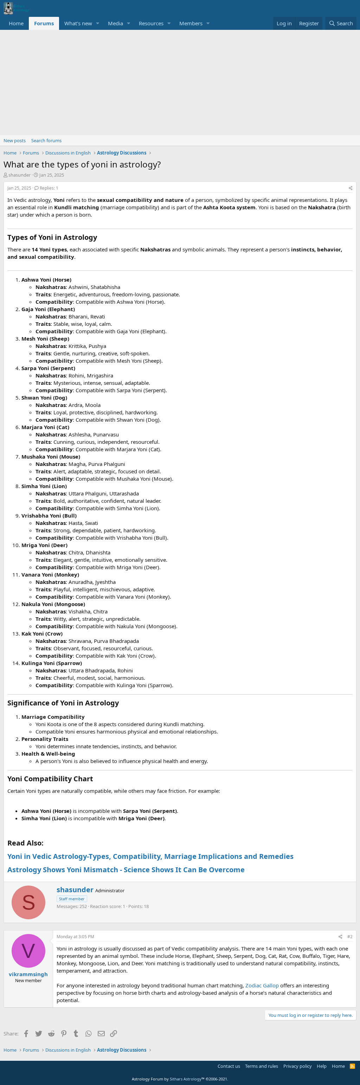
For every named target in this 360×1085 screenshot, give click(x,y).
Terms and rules (261, 1066)
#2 (350, 937)
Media (115, 23)
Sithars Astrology (185, 1078)
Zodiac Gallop (262, 985)
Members (190, 23)
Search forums (46, 140)
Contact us (229, 1066)
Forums (44, 23)
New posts (15, 140)
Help (322, 1066)
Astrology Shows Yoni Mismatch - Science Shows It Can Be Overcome (126, 869)
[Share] (350, 188)
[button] (98, 23)
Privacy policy (297, 1066)
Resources (151, 23)
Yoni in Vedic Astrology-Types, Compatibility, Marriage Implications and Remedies (150, 856)
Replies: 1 (49, 188)
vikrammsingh (28, 974)
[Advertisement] (180, 82)
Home (16, 23)
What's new (78, 23)
